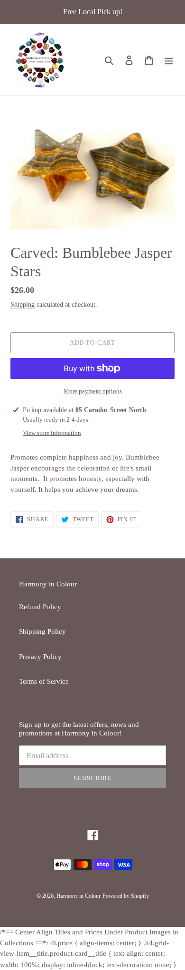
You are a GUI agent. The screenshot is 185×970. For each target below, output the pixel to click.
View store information (52, 432)
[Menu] (169, 60)
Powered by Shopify (125, 896)
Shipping (22, 304)
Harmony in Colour (78, 896)
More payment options (93, 391)
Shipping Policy (42, 631)
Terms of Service (44, 681)
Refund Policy (40, 607)
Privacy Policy (40, 656)
